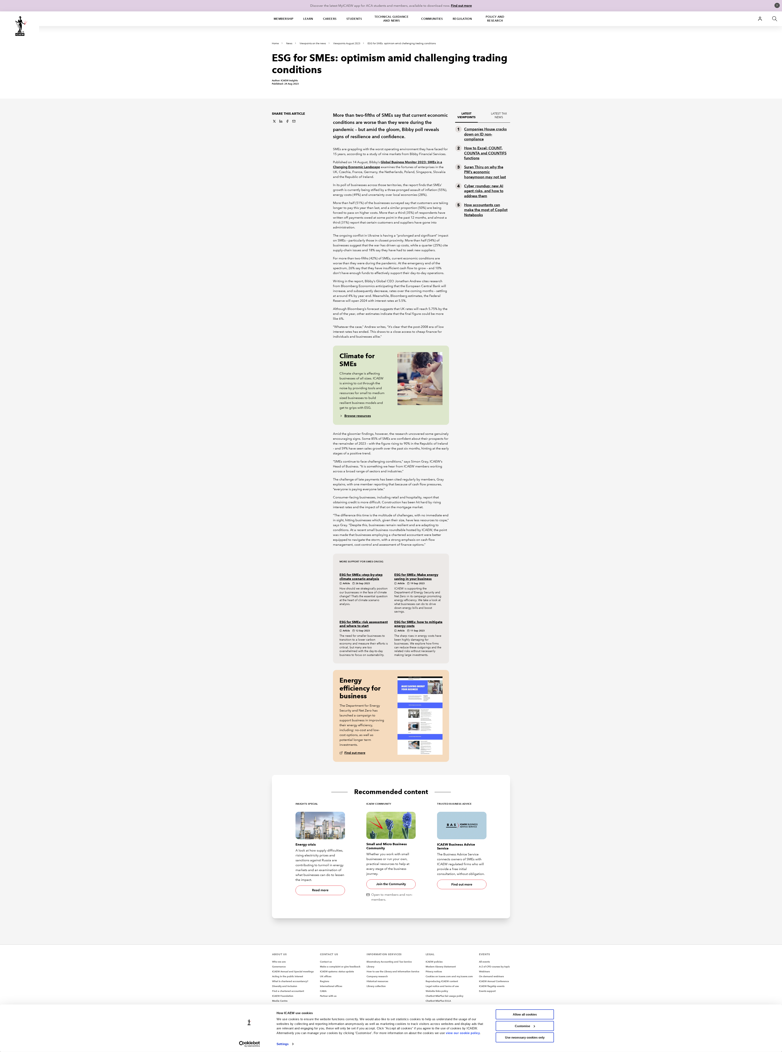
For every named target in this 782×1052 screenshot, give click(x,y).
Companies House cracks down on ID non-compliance (485, 134)
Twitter (274, 121)
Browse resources (357, 416)
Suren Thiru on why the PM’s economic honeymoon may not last (485, 172)
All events (484, 961)
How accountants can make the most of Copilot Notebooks (485, 210)
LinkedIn (280, 121)
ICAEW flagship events (491, 986)
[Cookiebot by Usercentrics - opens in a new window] (249, 1044)
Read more (320, 890)
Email (293, 121)
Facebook (287, 121)
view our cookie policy (463, 1032)
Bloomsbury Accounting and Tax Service (389, 961)
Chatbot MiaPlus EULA (438, 1000)
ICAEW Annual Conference (494, 981)
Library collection (376, 986)
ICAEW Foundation (282, 995)
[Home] (19, 26)
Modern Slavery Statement (441, 966)
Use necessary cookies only (525, 1037)
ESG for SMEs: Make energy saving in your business (416, 577)
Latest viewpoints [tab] (466, 115)
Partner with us (328, 995)
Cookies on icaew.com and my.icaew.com (449, 976)
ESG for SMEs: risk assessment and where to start (363, 624)
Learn (308, 19)
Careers (330, 19)
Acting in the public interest (287, 976)
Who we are (279, 961)
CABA (323, 991)
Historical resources (377, 981)
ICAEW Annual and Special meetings (293, 971)
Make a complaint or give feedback (340, 966)
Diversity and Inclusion (284, 986)
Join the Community (391, 884)
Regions (324, 981)
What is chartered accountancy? (290, 981)
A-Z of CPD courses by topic (494, 966)
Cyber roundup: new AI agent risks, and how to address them (483, 191)
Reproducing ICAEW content (442, 981)
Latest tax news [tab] (499, 115)
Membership (283, 19)
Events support (487, 991)
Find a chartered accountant (288, 991)
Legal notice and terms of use (442, 986)
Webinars (484, 971)
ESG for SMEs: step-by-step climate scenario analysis (361, 577)
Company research (377, 976)
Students (354, 19)
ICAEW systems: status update (337, 971)
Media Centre (280, 1000)
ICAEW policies (434, 961)
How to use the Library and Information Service (393, 971)
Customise (522, 1026)
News (289, 43)
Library (370, 966)
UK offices (325, 976)
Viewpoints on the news (313, 43)
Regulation (462, 19)
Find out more (461, 6)
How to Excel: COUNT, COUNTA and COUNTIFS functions (485, 153)
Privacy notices (434, 971)
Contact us (326, 961)
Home (275, 43)
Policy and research (495, 18)
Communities (432, 19)
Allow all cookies (525, 1014)
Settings (283, 1044)
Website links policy (437, 991)
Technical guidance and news (392, 18)
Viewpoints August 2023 (346, 43)
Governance (279, 966)
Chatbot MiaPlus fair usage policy (444, 995)
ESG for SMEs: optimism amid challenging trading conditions (402, 43)
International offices (331, 986)
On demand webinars (491, 976)
